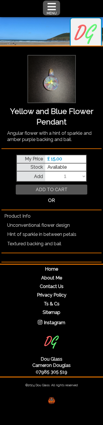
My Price (34, 159)
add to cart (52, 189)
